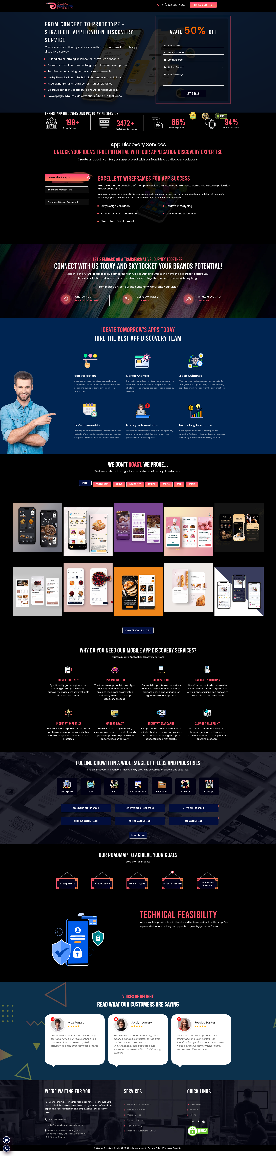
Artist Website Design (193, 808)
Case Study (195, 1104)
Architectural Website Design (139, 808)
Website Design (134, 1115)
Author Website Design (140, 820)
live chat (203, 300)
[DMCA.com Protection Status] (198, 1130)
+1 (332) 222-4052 (173, 5)
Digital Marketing (134, 1125)
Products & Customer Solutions (141, 1130)
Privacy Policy (155, 1148)
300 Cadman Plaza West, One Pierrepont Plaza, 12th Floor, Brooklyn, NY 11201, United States (66, 1133)
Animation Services (136, 1109)
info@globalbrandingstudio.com (65, 1124)
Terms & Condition (172, 1148)
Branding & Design (135, 1120)
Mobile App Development (139, 1104)
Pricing (193, 1115)
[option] (73, 880)
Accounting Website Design (86, 808)
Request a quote (202, 4)
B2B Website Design (194, 820)
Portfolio (194, 1109)
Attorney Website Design (86, 820)
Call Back (143, 300)
